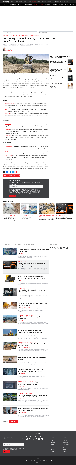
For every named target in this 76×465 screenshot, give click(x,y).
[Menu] (73, 2)
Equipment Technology (23, 288)
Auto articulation (9, 146)
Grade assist (8, 124)
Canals (21, 320)
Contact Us (25, 460)
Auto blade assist (9, 103)
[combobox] (20, 32)
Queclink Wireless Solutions (26, 361)
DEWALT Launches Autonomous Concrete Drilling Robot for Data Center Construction (58, 69)
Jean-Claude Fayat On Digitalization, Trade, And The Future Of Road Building (33, 409)
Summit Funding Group (25, 307)
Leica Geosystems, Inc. (25, 347)
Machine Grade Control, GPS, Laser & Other (28, 35)
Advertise (30, 460)
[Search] (70, 2)
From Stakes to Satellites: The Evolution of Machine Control (31, 344)
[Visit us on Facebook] (51, 247)
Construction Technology (10, 35)
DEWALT (22, 280)
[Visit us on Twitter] (54, 247)
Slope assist (8, 113)
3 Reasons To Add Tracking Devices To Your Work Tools (46, 218)
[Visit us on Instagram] (58, 247)
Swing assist (8, 135)
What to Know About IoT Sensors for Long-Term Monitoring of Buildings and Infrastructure (10, 218)
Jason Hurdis (8, 48)
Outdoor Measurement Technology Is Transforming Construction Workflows (30, 331)
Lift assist (7, 129)
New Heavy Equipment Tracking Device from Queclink (32, 358)
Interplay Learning (24, 373)
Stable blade (8, 155)
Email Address (12, 184)
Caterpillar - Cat (8, 50)
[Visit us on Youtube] (64, 247)
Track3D (22, 253)
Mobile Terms (21, 193)
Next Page (13, 421)
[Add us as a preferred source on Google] (16, 172)
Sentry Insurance (24, 398)
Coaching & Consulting (23, 301)
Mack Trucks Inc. (23, 293)
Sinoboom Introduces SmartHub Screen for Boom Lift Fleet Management (31, 384)
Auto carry (8, 109)
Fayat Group (23, 412)
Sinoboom (22, 386)
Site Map (51, 460)
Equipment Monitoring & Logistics (25, 315)
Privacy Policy (29, 193)
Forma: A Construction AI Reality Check (27, 217)
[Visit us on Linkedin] (61, 247)
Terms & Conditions (44, 460)
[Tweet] (13, 172)
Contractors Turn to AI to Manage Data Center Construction (32, 317)
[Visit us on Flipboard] (67, 247)
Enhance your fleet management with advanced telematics (58, 62)
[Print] (4, 172)
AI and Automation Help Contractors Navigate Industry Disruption (57, 85)
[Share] (7, 172)
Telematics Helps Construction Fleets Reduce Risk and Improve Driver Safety (32, 396)
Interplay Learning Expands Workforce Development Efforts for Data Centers (30, 370)
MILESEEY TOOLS (24, 334)
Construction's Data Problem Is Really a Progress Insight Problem (33, 250)
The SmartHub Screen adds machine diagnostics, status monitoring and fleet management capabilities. (33, 389)
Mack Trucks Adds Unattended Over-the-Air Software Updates (58, 76)
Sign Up (13, 195)
